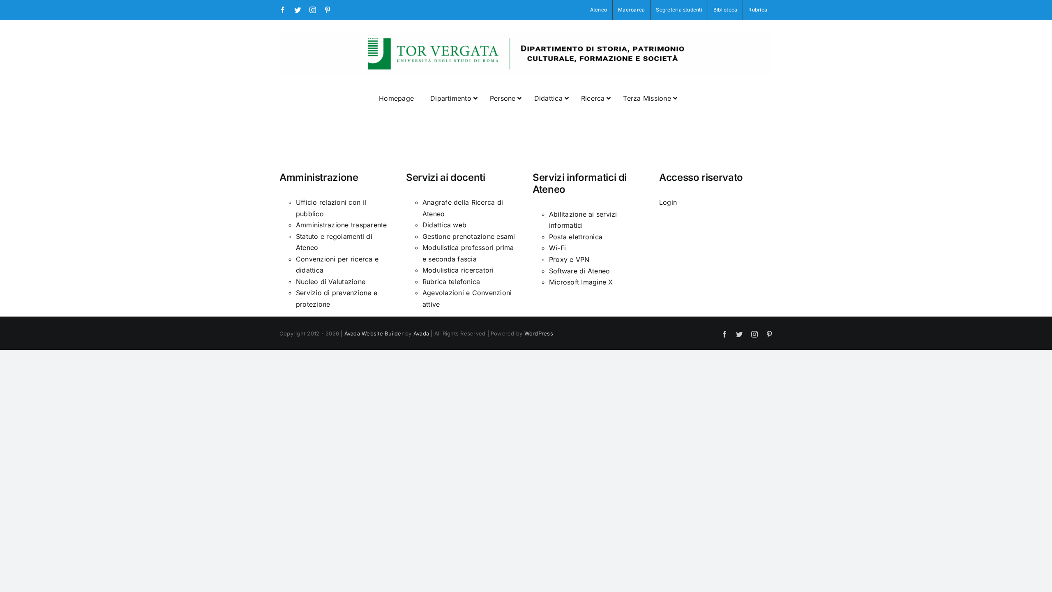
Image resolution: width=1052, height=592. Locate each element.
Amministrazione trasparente (341, 225)
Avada (421, 333)
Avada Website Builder (374, 333)
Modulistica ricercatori (458, 270)
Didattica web (444, 225)
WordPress (538, 333)
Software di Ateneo (579, 271)
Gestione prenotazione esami (468, 236)
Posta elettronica (575, 237)
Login (668, 202)
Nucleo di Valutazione (330, 282)
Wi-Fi (557, 248)
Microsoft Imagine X (581, 282)
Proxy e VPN (569, 259)
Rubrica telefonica (451, 282)
